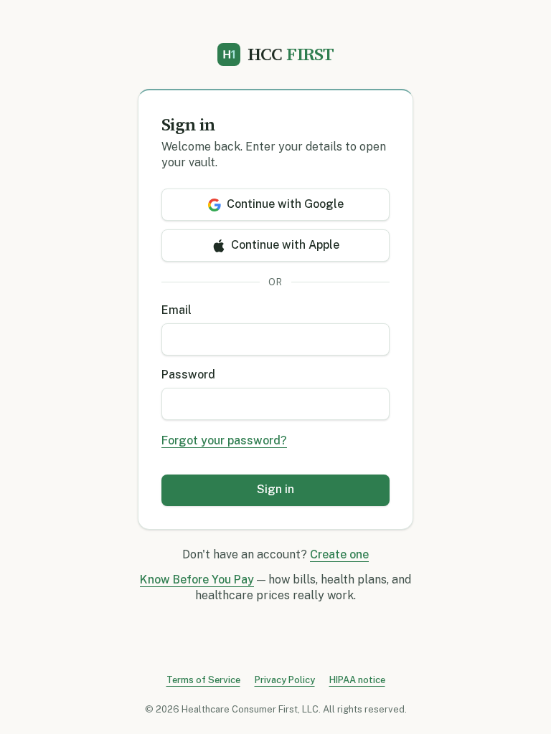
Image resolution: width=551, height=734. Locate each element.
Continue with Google (285, 204)
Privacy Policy (285, 680)
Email (176, 310)
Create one (339, 554)
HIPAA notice (357, 680)
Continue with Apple (285, 245)
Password (188, 374)
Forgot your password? (224, 440)
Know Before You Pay (197, 579)
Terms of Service (203, 680)
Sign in (275, 489)
